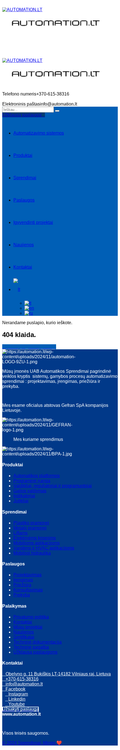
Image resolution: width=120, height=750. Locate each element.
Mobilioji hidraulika (32, 553)
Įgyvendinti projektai (33, 222)
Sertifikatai (23, 637)
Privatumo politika (31, 617)
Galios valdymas (29, 490)
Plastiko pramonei (31, 522)
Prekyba (21, 595)
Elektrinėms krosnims (34, 538)
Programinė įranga (31, 480)
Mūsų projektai (27, 627)
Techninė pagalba (31, 647)
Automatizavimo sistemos (38, 133)
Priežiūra (22, 584)
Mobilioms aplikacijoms (36, 543)
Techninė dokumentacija (37, 642)
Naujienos (23, 244)
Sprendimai (24, 177)
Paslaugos (24, 200)
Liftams (20, 533)
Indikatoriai (24, 495)
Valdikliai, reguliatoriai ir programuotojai (52, 485)
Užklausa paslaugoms (35, 652)
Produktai (22, 155)
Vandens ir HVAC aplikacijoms (43, 548)
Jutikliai (20, 500)
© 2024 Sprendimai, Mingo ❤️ (32, 743)
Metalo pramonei (30, 528)
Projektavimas (27, 574)
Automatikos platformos (36, 475)
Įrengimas (23, 579)
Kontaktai (22, 267)
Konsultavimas (28, 589)
